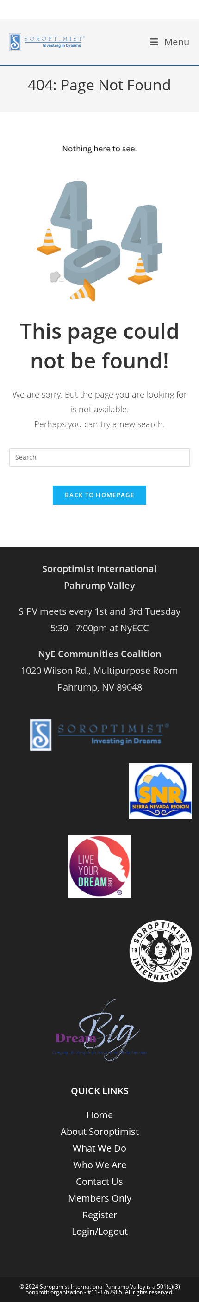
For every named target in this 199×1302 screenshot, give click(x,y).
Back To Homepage (99, 495)
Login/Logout (100, 1231)
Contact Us (99, 1181)
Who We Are (99, 1165)
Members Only (99, 1198)
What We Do (99, 1148)
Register (99, 1215)
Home (100, 1115)
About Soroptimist (100, 1131)
